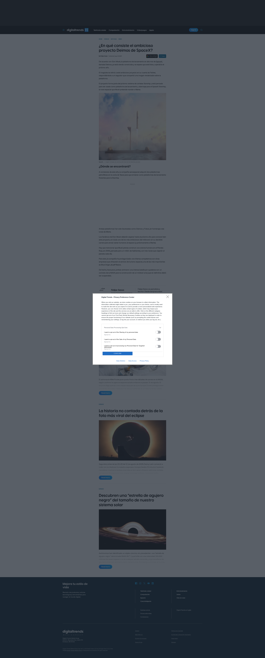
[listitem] (132, 328)
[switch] (158, 332)
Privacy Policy (144, 361)
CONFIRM (117, 353)
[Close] (168, 297)
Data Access (132, 361)
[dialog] (132, 329)
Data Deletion (120, 361)
